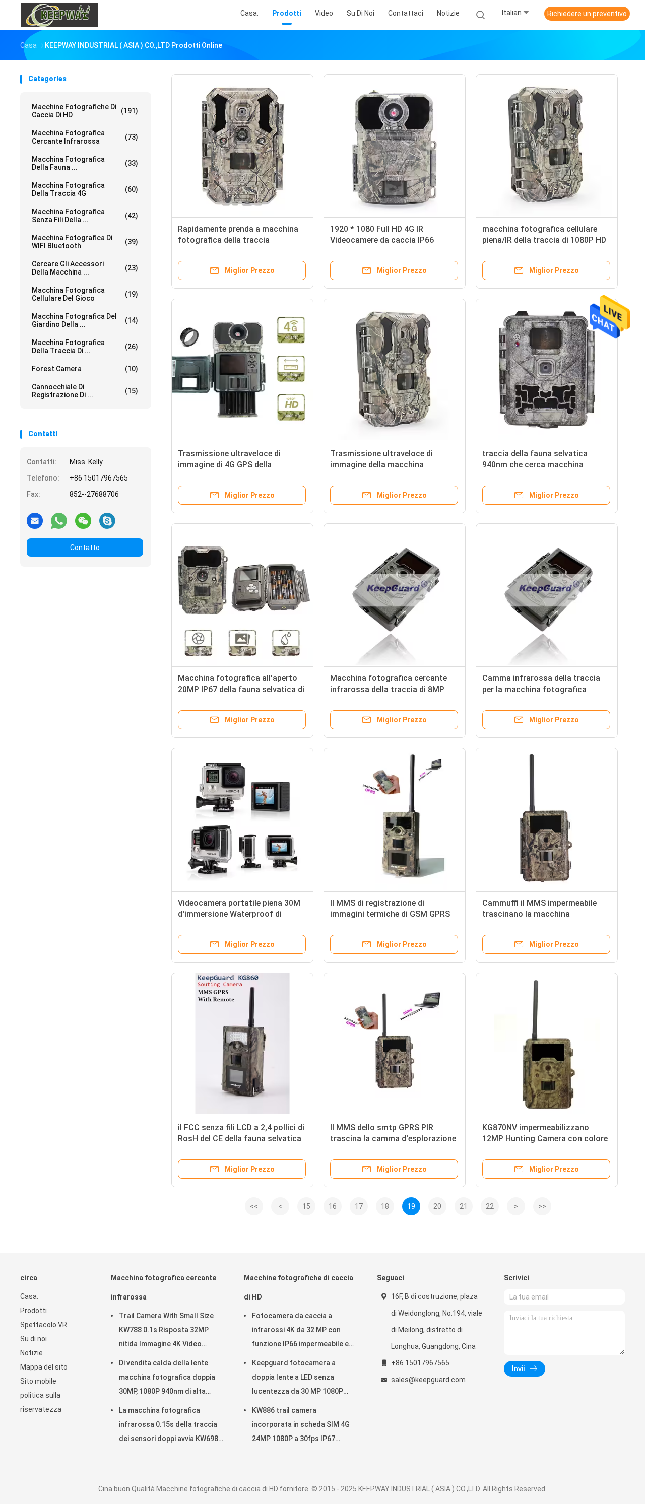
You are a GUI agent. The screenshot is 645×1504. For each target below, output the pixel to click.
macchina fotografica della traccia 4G (85, 189)
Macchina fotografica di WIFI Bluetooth (85, 242)
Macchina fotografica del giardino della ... (85, 320)
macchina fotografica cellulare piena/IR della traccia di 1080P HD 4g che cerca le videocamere (544, 240)
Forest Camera (85, 369)
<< (254, 1206)
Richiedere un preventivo (587, 14)
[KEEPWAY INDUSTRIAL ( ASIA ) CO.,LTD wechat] (83, 520)
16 (333, 1206)
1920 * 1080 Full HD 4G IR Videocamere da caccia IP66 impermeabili (382, 240)
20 (437, 1206)
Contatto (85, 547)
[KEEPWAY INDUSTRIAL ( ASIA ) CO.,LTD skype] (107, 520)
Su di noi (33, 1339)
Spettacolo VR (43, 1325)
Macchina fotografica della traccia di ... (85, 346)
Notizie (31, 1353)
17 (359, 1206)
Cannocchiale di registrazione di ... (85, 391)
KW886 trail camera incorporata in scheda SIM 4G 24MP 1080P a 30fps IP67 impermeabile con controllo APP (301, 1426)
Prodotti (33, 1311)
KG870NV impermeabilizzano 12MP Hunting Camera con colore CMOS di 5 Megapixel (545, 1138)
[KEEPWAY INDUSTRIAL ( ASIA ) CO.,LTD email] (35, 520)
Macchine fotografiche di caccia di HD (85, 111)
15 (306, 1206)
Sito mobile (38, 1381)
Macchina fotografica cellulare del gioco (85, 294)
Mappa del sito (44, 1367)
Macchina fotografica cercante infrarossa (85, 137)
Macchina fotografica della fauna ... (85, 163)
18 (385, 1206)
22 (490, 1206)
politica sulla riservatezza (40, 1402)
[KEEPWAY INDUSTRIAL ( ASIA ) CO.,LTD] (59, 15)
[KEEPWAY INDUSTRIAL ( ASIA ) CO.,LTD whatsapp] (59, 520)
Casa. (29, 1296)
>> (542, 1206)
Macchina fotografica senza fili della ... (85, 216)
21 (464, 1206)
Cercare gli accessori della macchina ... (85, 268)
